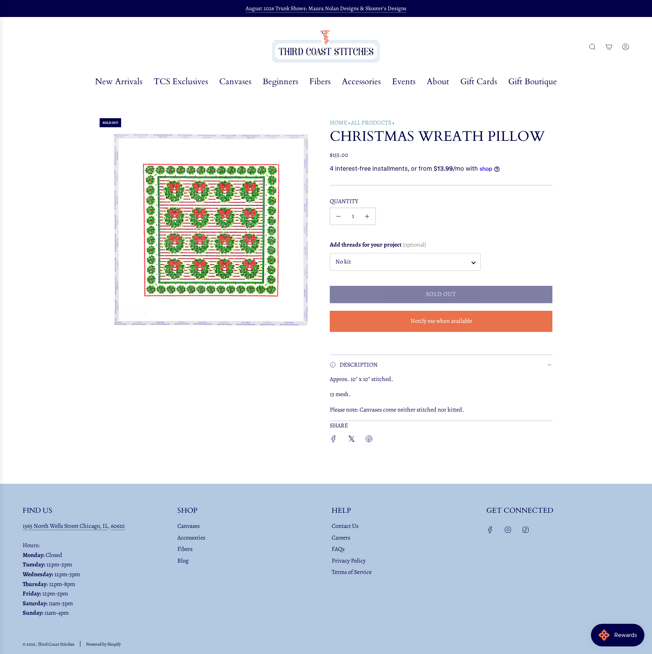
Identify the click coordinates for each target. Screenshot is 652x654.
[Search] (592, 47)
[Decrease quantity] (338, 216)
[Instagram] (508, 529)
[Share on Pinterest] (369, 440)
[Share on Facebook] (333, 440)
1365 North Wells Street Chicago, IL (65, 526)
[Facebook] (490, 529)
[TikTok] (525, 529)
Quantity (344, 201)
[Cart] (609, 47)
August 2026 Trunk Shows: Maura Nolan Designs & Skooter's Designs (326, 8)
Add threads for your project (378, 245)
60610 (118, 526)
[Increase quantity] (367, 216)
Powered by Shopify (103, 644)
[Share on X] (351, 440)
